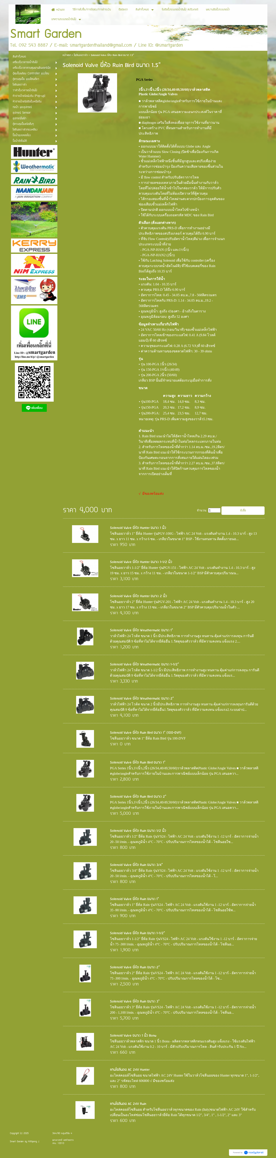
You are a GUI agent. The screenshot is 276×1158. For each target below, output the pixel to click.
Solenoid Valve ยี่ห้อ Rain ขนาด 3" (135, 1001)
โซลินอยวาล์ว (81, 55)
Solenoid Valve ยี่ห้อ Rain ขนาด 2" (135, 967)
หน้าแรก (67, 55)
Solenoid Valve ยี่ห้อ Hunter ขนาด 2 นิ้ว (138, 596)
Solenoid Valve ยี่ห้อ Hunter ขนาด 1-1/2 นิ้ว (141, 562)
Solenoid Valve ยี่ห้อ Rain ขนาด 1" (134, 899)
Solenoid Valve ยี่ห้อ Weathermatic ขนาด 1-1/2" (144, 664)
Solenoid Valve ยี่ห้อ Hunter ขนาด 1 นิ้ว (138, 528)
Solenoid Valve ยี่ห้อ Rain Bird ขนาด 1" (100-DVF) (145, 733)
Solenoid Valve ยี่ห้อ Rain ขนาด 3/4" (136, 865)
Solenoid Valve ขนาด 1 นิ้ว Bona (133, 1036)
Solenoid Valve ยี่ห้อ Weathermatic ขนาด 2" (142, 698)
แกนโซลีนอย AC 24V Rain (128, 1104)
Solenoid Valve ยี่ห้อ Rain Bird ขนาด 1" (137, 762)
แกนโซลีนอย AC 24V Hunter (130, 1070)
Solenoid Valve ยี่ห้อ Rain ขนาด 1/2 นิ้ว (138, 831)
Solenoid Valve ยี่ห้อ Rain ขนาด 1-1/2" (137, 933)
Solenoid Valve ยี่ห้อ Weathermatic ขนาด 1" (141, 630)
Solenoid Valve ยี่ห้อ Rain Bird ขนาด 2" (138, 797)
